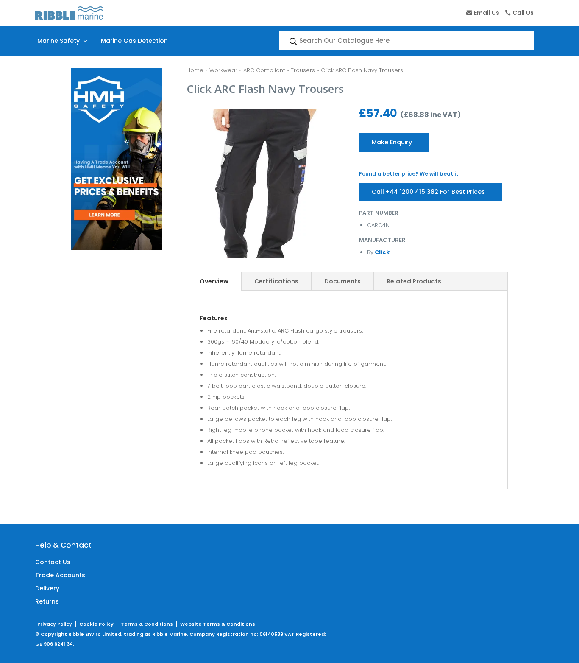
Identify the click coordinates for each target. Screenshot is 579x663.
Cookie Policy (96, 624)
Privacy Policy (54, 624)
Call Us (523, 12)
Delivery (47, 588)
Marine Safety (63, 40)
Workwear (223, 70)
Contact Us (52, 562)
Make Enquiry (392, 142)
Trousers (303, 70)
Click (381, 252)
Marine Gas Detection (134, 40)
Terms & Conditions (147, 624)
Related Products (414, 281)
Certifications (276, 281)
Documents (342, 281)
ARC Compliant (264, 70)
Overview (214, 281)
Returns (47, 601)
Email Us (486, 12)
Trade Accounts (60, 575)
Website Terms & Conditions (217, 624)
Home (195, 70)
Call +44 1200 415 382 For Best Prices (428, 191)
